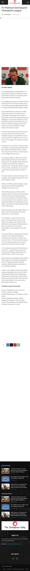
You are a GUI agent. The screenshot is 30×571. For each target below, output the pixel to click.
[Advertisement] (15, 50)
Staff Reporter (8, 14)
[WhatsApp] (18, 344)
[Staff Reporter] (3, 14)
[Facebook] (7, 344)
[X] (11, 344)
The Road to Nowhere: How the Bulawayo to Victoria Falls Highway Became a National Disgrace (19, 470)
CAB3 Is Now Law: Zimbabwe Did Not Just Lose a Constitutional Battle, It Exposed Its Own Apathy (19, 486)
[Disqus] (15, 368)
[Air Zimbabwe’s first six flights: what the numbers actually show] (6, 479)
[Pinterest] (15, 344)
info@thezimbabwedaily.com (14, 544)
